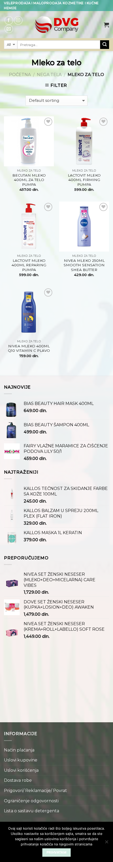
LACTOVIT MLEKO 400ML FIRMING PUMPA (84, 180)
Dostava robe (18, 780)
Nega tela (49, 74)
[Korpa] (106, 25)
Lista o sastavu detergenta (31, 810)
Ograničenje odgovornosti (31, 800)
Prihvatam (56, 852)
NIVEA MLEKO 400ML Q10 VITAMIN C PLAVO (29, 348)
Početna (20, 74)
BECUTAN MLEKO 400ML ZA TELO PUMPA (29, 180)
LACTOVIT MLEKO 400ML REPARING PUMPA (29, 265)
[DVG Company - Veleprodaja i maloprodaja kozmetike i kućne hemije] (56, 24)
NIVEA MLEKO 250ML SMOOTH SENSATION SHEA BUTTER (84, 265)
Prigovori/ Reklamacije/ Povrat (35, 790)
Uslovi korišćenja (21, 770)
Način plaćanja (19, 750)
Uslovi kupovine (20, 760)
